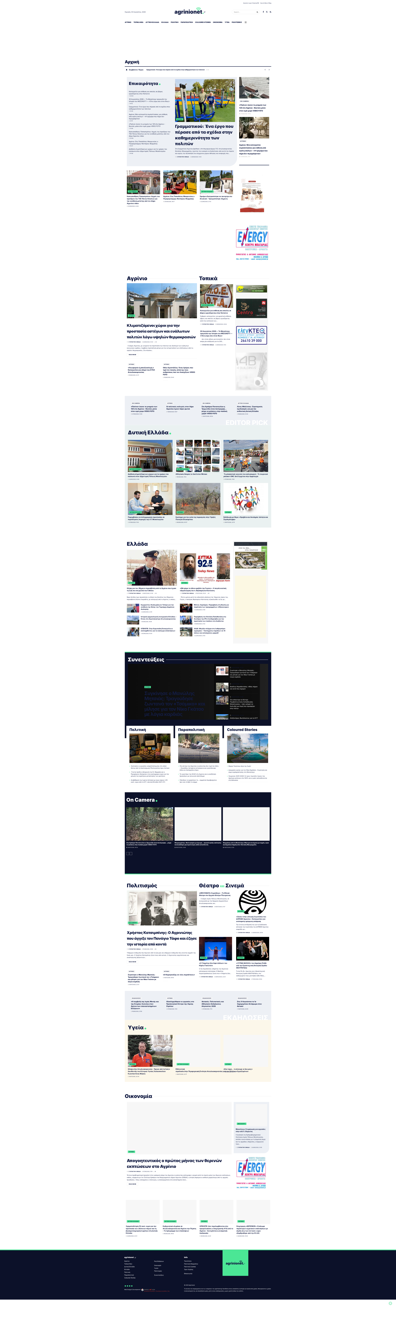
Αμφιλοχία (229, 469)
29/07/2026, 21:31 (237, 684)
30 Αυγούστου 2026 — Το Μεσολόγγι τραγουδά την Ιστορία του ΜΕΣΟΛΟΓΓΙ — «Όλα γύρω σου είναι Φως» (216, 333)
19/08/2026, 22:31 (134, 375)
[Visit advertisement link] (252, 194)
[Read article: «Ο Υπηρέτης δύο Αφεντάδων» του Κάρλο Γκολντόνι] (215, 949)
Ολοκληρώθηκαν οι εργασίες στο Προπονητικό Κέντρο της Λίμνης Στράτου (180, 1004)
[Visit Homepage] (190, 12)
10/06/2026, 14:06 (147, 621)
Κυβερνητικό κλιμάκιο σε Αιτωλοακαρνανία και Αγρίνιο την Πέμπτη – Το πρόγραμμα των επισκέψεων (179, 1228)
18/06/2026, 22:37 (229, 1072)
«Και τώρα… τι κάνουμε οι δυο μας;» (238, 1069)
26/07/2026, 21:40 (237, 697)
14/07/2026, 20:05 (243, 1009)
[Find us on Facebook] (263, 12)
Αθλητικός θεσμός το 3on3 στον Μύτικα (191, 474)
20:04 (131, 96)
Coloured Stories (203, 22)
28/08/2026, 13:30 (196, 157)
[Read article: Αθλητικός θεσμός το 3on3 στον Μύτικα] (198, 456)
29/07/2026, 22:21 (237, 667)
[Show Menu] (246, 22)
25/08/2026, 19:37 (169, 201)
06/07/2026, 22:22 (237, 715)
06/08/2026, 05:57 (182, 522)
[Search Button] (258, 12)
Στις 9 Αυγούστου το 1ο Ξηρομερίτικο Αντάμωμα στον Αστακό (249, 1004)
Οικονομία (217, 22)
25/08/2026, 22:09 (133, 206)
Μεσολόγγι (241, 1123)
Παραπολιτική (187, 22)
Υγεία (227, 22)
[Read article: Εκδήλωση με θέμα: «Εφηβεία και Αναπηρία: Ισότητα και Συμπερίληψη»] (245, 499)
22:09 (131, 138)
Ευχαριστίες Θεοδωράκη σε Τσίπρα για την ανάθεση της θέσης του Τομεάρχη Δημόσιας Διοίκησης (157, 607)
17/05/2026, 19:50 (257, 979)
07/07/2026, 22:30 (235, 761)
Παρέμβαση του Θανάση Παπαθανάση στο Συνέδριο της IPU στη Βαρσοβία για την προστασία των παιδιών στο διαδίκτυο (210, 619)
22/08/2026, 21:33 (206, 201)
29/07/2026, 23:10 (148, 593)
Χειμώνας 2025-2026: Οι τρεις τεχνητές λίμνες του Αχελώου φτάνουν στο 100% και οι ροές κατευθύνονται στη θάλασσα (248, 778)
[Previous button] (127, 853)
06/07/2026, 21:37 (220, 906)
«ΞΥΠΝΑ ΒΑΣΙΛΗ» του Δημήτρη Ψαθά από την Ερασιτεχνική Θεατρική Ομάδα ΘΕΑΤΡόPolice (251, 965)
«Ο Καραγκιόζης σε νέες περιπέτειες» (179, 975)
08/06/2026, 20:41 (205, 1236)
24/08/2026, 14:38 (134, 479)
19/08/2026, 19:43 (169, 377)
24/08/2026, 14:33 (148, 342)
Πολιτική (174, 22)
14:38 (131, 153)
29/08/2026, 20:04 (221, 324)
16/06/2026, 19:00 (169, 1233)
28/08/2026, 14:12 (221, 345)
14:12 (131, 103)
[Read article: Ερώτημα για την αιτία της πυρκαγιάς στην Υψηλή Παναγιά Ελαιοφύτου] (198, 499)
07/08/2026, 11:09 (229, 479)
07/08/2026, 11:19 (147, 1171)
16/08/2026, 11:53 (181, 477)
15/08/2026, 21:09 (148, 949)
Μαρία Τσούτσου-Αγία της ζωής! (240, 766)
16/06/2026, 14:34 (243, 414)
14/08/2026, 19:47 (172, 411)
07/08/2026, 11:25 (172, 1009)
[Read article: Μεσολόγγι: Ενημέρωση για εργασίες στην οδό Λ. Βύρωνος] (251, 1115)
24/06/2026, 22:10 (147, 612)
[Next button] (131, 853)
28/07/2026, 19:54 (208, 416)
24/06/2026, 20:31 (132, 1236)
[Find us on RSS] (270, 12)
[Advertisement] (198, 40)
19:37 (131, 146)
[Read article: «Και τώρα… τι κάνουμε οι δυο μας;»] (245, 1051)
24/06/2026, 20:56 (257, 932)
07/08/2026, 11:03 (134, 522)
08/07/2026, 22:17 (182, 1074)
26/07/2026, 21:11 (185, 761)
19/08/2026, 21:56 (137, 1011)
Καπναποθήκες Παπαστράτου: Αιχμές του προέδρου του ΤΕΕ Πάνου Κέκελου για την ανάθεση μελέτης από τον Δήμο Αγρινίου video (149, 134)
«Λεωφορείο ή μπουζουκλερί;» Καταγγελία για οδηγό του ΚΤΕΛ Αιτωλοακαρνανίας (141, 370)
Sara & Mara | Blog (265, 3)
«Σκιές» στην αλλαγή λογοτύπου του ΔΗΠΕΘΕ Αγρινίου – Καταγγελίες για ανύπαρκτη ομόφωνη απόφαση (251, 919)
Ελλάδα (165, 22)
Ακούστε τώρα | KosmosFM (251, 3)
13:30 (131, 111)
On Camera (244, 101)
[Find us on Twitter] (267, 12)
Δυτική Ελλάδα (152, 22)
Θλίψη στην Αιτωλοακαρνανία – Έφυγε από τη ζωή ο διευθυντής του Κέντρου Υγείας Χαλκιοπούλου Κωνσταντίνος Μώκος (149, 1071)
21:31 (131, 121)
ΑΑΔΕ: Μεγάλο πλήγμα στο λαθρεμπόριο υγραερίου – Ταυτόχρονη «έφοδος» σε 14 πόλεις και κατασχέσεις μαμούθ (209, 631)
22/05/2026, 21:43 (200, 635)
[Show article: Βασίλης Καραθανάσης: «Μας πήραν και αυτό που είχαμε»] (222, 687)
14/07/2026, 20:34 (134, 1076)
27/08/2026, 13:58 (137, 414)
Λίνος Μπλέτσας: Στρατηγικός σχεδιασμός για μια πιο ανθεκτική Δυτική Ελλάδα (250, 409)
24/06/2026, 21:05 (257, 1147)
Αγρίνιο (128, 22)
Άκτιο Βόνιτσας (207, 305)
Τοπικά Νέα (138, 22)
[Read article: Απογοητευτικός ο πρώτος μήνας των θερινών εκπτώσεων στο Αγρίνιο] (179, 1128)
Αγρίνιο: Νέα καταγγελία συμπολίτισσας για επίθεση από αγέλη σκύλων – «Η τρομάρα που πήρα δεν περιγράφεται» (148, 116)
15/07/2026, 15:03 (201, 593)
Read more (133, 354)
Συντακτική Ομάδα (183, 157)
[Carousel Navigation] (198, 853)
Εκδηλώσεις (136, 998)
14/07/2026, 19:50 (169, 977)
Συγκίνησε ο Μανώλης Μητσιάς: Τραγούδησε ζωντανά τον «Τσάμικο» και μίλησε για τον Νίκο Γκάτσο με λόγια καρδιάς (174, 703)
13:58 (131, 128)
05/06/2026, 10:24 (147, 633)
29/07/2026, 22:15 (229, 522)
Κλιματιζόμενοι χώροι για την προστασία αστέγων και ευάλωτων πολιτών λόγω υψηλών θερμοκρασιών (161, 331)
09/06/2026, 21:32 (200, 624)
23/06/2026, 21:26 (200, 609)
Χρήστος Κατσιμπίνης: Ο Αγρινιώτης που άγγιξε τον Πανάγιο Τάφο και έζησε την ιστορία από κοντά (162, 938)
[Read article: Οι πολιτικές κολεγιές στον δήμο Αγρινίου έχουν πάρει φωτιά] (149, 748)
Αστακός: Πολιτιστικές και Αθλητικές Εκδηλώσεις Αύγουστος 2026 (213, 1004)
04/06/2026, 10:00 (242, 1236)
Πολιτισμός (237, 22)
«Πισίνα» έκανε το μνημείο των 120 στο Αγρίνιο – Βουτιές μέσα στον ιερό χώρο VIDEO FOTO (252, 108)
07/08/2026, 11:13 (207, 1009)
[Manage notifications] (390, 1303)
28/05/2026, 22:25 (220, 976)
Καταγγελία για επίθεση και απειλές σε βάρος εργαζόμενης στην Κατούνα (169, 70)
